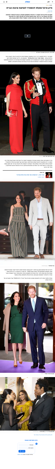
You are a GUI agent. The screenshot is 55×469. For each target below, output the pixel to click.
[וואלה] (27, 1)
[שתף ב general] (4, 2)
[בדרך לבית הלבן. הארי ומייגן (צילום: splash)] (27, 111)
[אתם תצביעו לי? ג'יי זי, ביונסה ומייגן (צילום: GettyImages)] (27, 405)
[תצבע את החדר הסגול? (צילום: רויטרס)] (27, 329)
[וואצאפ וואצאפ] (6, 1)
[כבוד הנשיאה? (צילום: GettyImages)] (27, 224)
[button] (48, 1)
